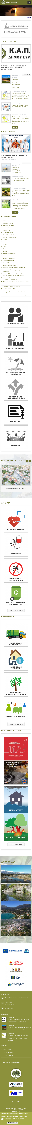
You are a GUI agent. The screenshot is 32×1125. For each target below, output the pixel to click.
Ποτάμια (5, 251)
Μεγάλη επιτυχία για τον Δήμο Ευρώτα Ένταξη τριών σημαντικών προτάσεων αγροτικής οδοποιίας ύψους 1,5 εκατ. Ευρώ (21, 193)
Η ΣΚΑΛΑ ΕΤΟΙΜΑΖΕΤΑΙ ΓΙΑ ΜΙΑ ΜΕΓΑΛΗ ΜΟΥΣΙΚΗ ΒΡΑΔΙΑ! (20, 105)
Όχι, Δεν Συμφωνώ (12, 1122)
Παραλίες (5, 249)
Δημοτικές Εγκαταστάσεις (9, 258)
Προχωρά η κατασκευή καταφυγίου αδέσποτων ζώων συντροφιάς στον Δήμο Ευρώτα (16, 83)
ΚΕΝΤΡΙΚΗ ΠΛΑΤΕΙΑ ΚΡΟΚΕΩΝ (16, 489)
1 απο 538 (15, 127)
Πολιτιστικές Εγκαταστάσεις (9, 253)
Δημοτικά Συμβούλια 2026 (9, 288)
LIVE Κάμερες (6, 221)
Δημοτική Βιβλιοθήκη (8, 232)
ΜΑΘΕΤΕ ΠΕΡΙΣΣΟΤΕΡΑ (16, 610)
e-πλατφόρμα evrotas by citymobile (11, 286)
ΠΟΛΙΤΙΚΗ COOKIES (16, 1111)
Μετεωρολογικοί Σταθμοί (8, 225)
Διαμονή (5, 239)
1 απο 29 (15, 212)
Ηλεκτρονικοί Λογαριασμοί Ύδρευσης (11, 284)
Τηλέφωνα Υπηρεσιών (8, 223)
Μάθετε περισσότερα (6, 1119)
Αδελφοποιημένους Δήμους (9, 265)
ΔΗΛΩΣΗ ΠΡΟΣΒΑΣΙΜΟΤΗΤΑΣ (16, 1109)
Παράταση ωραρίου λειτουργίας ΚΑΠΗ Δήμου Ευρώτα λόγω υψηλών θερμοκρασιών (14, 67)
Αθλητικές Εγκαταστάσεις (9, 256)
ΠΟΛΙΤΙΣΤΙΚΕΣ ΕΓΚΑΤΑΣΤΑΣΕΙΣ (11, 1062)
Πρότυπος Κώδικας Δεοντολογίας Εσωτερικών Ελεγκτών (16, 281)
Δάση (4, 246)
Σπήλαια (5, 244)
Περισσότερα (26, 74)
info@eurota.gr (9, 1008)
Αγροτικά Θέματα (7, 228)
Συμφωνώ (3, 1122)
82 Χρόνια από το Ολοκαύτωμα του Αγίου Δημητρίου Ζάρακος (20, 179)
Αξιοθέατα (5, 242)
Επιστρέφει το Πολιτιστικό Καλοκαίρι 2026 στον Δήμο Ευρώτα (16, 170)
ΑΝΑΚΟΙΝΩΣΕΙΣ (7, 1056)
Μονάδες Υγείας (7, 230)
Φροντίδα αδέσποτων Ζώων (9, 237)
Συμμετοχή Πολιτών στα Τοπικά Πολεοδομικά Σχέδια (15, 295)
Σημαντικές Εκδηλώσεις (8, 260)
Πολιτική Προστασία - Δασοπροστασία (12, 235)
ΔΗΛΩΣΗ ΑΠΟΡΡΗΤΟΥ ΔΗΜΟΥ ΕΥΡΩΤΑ (16, 1108)
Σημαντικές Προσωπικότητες (9, 263)
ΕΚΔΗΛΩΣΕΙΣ (6, 1049)
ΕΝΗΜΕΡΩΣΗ (6, 1059)
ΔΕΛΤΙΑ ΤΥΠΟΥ (7, 1052)
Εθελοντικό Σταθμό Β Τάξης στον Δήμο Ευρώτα (14, 267)
